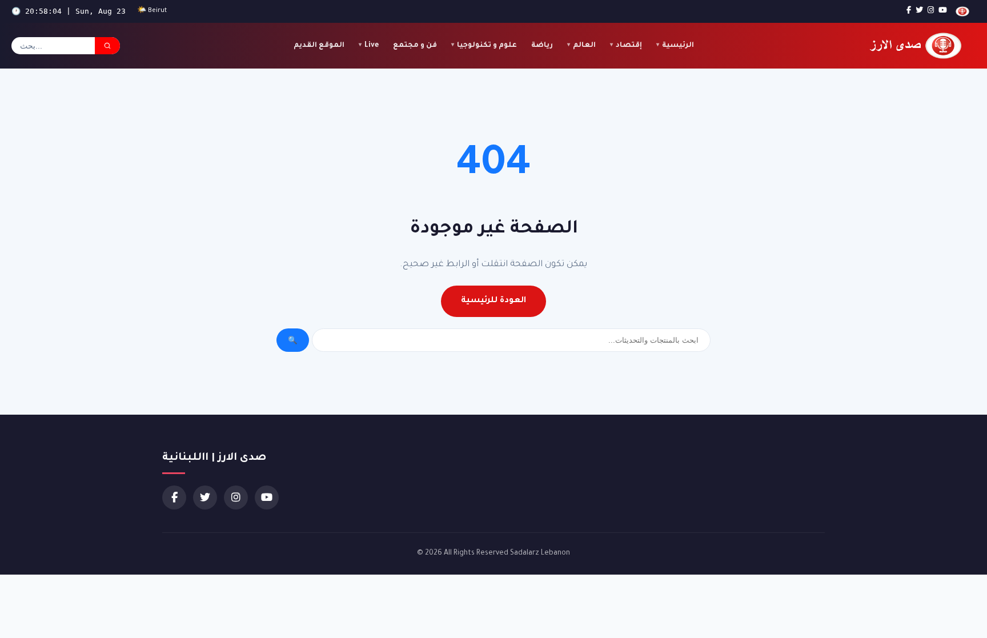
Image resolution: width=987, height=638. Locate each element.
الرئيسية (678, 46)
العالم (584, 46)
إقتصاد (629, 46)
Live (371, 46)
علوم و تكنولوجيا (487, 46)
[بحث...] (107, 45)
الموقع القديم (319, 46)
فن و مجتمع (415, 46)
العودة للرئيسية (493, 301)
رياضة (542, 46)
